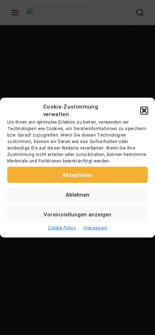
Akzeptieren (77, 174)
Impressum (95, 227)
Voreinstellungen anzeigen (77, 214)
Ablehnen (77, 194)
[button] (144, 110)
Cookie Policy (62, 227)
